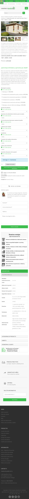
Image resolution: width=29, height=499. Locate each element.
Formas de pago (5, 458)
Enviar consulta (9, 1)
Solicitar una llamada (20, 1)
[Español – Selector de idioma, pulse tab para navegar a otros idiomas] (1, 1)
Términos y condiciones (6, 460)
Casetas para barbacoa (6, 441)
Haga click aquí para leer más (14, 236)
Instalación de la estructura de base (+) (14, 102)
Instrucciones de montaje (7, 452)
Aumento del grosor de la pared (9, 152)
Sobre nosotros (4, 412)
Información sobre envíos (7, 456)
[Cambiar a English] (1, 3)
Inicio (2, 16)
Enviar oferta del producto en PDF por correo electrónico (14, 168)
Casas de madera (5, 433)
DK (19, 493)
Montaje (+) (8, 92)
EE (16, 493)
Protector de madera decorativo (9, 139)
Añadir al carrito (10, 164)
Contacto (3, 416)
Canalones (3, 133)
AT (10, 493)
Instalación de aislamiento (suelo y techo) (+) (15, 94)
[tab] (14, 271)
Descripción (5, 271)
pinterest (18, 497)
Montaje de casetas (5, 88)
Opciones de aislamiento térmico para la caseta (12, 114)
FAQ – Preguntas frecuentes (7, 450)
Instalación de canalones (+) (11, 99)
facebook (10, 497)
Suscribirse (14, 399)
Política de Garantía (5, 463)
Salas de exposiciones (6, 420)
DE (21, 492)
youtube (15, 497)
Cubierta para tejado (6, 126)
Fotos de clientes (5, 414)
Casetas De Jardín (9, 16)
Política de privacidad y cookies (8, 422)
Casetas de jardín (5, 431)
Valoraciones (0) (7, 274)
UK (23, 492)
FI (14, 493)
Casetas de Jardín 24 (16, 490)
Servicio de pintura (5, 107)
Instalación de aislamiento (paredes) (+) (14, 97)
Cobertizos (3, 435)
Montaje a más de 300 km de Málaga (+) (14, 105)
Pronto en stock (9, 179)
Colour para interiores (6, 145)
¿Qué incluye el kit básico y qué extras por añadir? (14, 68)
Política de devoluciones (6, 454)
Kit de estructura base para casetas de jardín (12, 120)
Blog (2, 418)
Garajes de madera (5, 437)
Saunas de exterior (5, 439)
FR (19, 492)
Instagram (13, 497)
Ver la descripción (7, 89)
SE (12, 493)
